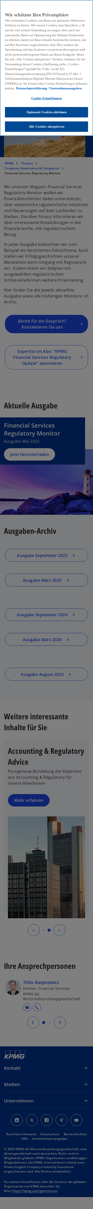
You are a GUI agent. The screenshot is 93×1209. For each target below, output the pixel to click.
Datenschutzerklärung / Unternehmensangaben (49, 88)
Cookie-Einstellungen (46, 98)
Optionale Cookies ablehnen (46, 112)
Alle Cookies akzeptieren (46, 126)
